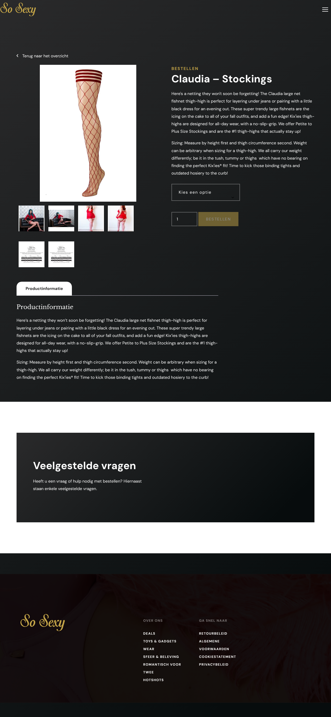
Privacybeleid (214, 665)
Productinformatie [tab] (44, 288)
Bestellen (218, 219)
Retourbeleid (213, 634)
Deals (149, 634)
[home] (18, 9)
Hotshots (153, 680)
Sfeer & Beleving (161, 657)
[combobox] (205, 192)
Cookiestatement (217, 657)
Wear (148, 649)
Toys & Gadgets (160, 641)
